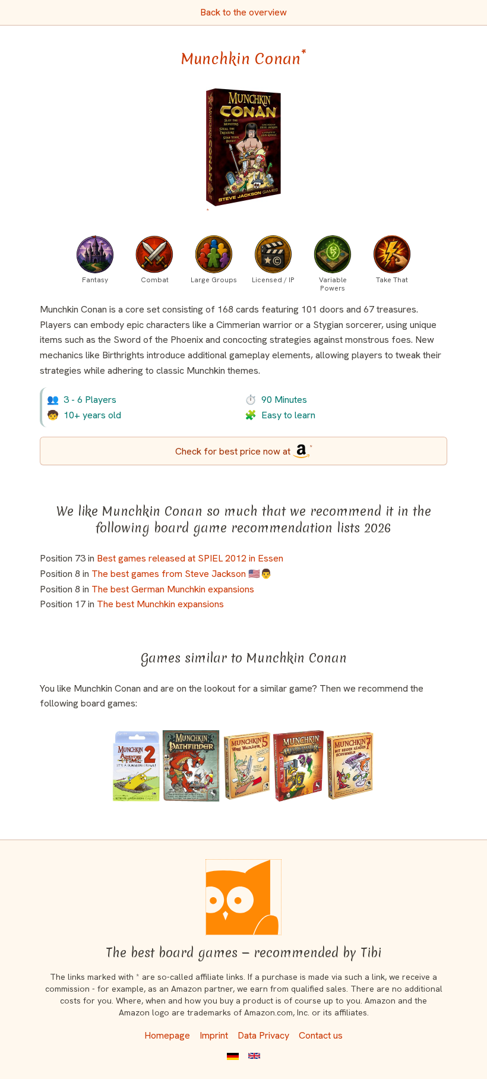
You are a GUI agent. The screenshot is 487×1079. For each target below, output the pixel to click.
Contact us (321, 1035)
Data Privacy (263, 1035)
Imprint (214, 1035)
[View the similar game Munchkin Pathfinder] (191, 766)
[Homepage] (243, 897)
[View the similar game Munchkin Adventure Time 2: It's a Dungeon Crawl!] (136, 766)
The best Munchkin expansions (160, 604)
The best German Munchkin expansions (172, 589)
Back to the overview (243, 12)
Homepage (167, 1035)
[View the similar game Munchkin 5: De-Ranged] (247, 766)
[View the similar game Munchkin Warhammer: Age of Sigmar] (298, 766)
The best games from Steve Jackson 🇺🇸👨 (181, 573)
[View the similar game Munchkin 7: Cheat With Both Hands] (349, 766)
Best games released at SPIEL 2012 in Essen (190, 558)
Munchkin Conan (243, 59)
